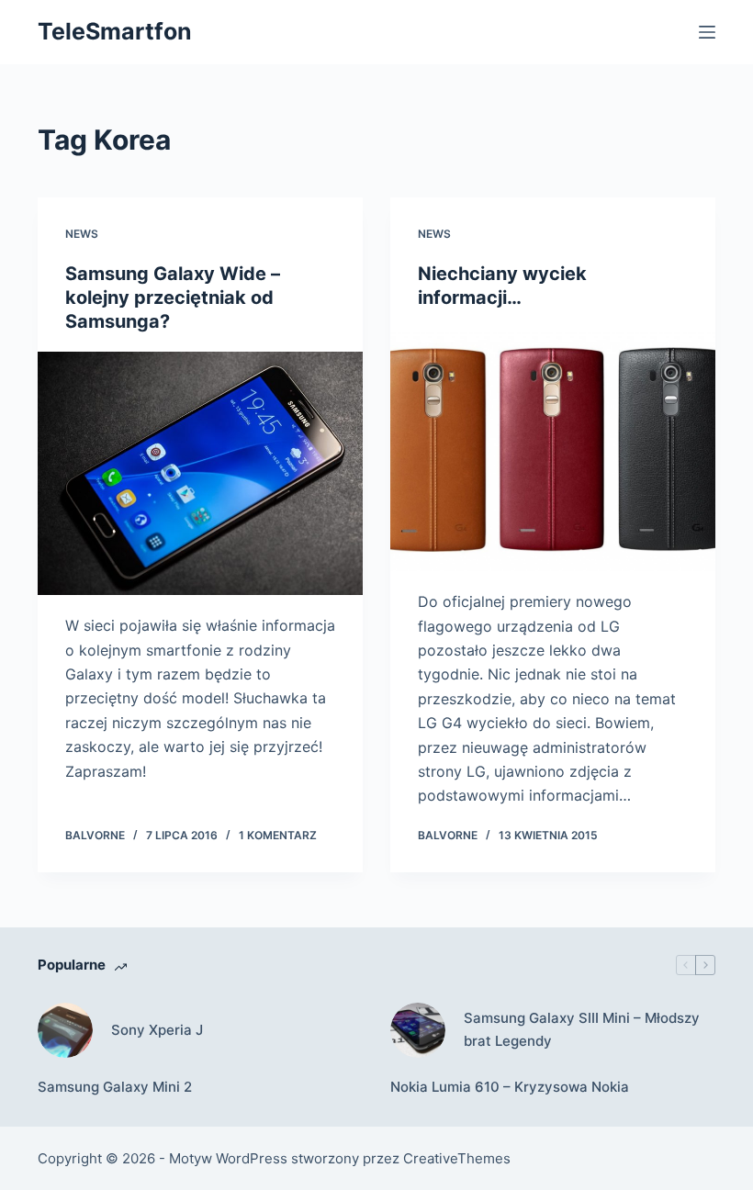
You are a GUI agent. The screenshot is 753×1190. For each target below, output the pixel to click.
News (81, 234)
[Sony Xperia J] (65, 1030)
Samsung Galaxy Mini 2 (115, 1086)
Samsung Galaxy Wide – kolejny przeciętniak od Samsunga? (172, 297)
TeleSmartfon (115, 31)
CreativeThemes (457, 1158)
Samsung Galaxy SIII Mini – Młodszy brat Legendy (582, 1029)
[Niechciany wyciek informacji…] (552, 450)
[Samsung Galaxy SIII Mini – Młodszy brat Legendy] (417, 1030)
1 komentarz (278, 835)
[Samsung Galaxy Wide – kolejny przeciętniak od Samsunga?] (200, 474)
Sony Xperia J (157, 1029)
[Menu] (707, 32)
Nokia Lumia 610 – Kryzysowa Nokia (509, 1086)
